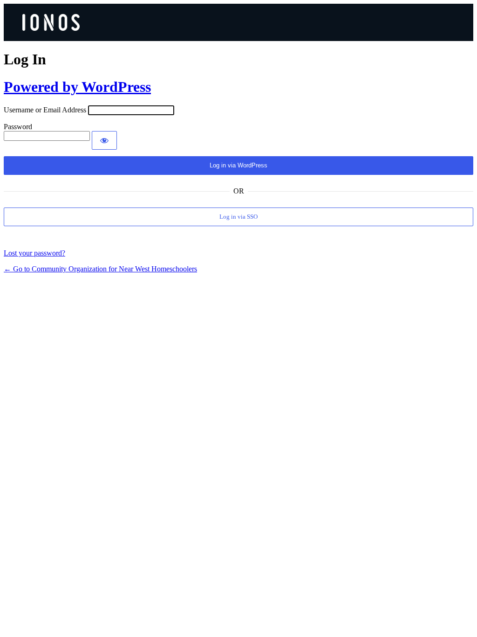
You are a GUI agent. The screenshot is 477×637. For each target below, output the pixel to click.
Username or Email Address (45, 110)
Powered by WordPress (77, 86)
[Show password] (104, 140)
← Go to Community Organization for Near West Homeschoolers (100, 269)
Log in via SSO (238, 216)
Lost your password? (34, 253)
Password (18, 127)
